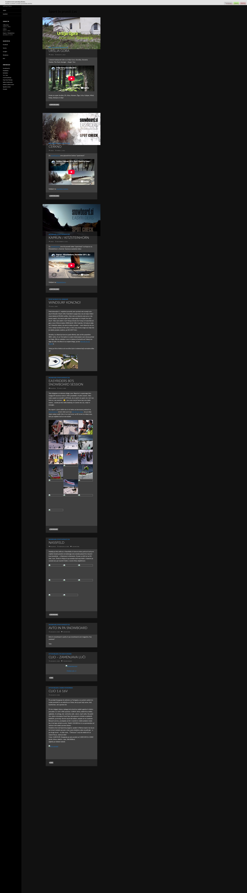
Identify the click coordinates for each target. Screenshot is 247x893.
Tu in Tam (5, 75)
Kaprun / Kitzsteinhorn (69, 237)
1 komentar (75, 546)
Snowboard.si (6, 68)
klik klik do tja (85, 341)
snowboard (53, 529)
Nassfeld (56, 542)
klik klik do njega (77, 412)
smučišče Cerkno (62, 189)
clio (51, 677)
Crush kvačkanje (7, 77)
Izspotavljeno (54, 104)
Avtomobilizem (54, 654)
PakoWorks (5, 70)
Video (52, 54)
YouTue (5, 48)
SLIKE (51, 344)
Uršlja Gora (59, 50)
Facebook (5, 44)
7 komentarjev (67, 661)
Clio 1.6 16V (58, 691)
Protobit (5, 89)
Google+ (5, 51)
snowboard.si (55, 155)
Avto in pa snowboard (68, 628)
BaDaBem (5, 73)
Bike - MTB (52, 47)
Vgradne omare (7, 86)
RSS (4, 58)
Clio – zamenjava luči (67, 657)
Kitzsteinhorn (61, 282)
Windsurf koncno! (65, 302)
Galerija (53, 388)
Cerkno (55, 146)
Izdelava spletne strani (8, 84)
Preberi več (71, 671)
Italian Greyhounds (8, 82)
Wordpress (5, 55)
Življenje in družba (65, 654)
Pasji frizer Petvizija (7, 80)
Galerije (5, 14)
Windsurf (65, 299)
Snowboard (53, 143)
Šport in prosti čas (61, 47)
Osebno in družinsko (66, 688)
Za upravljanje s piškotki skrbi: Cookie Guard (236, 3)
